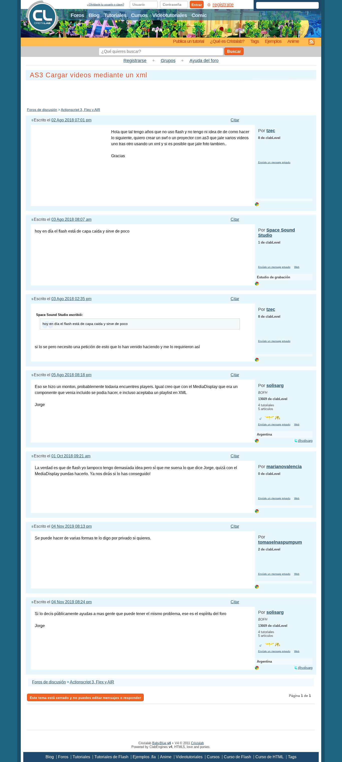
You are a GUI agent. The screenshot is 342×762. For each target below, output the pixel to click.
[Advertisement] (171, 93)
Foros (77, 15)
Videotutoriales (169, 15)
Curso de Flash (237, 757)
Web (296, 267)
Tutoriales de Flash (111, 757)
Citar (235, 120)
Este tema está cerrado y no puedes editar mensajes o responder (85, 698)
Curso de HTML (269, 757)
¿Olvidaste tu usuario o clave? (105, 4)
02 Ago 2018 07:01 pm (71, 120)
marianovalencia (284, 466)
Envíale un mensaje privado (274, 162)
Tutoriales (115, 15)
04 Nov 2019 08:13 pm (71, 526)
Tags (254, 41)
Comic (199, 15)
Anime (293, 41)
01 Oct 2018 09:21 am (70, 456)
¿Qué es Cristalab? (227, 41)
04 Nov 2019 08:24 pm (71, 602)
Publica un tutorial (188, 41)
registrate (223, 4)
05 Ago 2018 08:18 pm (71, 375)
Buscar (234, 51)
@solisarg (305, 441)
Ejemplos (273, 41)
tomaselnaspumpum (280, 542)
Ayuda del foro (204, 60)
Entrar (197, 5)
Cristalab (197, 743)
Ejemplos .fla (144, 757)
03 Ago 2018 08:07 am (71, 219)
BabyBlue (161, 743)
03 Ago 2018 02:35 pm (71, 299)
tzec (270, 130)
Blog (94, 15)
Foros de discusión (42, 110)
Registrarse (134, 60)
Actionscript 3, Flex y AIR (80, 110)
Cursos (139, 15)
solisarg (275, 385)
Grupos (168, 60)
